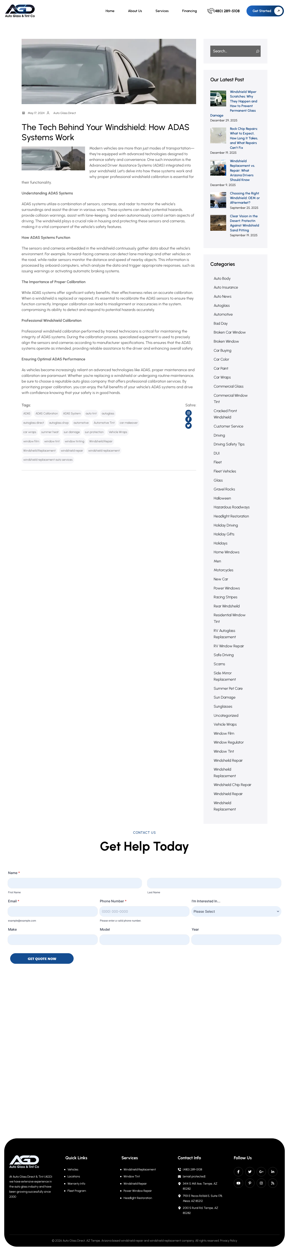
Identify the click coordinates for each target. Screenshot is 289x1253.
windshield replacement (104, 450)
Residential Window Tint (230, 618)
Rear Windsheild (227, 606)
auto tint (91, 413)
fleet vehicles (225, 471)
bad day (221, 323)
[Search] (255, 51)
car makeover (129, 423)
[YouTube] (238, 1183)
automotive (81, 423)
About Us (135, 11)
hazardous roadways (232, 507)
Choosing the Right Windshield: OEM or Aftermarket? (245, 198)
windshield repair (72, 450)
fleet (218, 462)
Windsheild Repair (101, 441)
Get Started (262, 11)
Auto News (222, 296)
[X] (250, 1171)
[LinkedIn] (272, 1171)
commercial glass (229, 386)
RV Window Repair (229, 646)
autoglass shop (59, 423)
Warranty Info (76, 1183)
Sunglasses (223, 706)
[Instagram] (261, 1183)
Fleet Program (76, 1191)
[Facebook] (238, 1171)
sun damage (72, 432)
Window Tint (224, 751)
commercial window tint (231, 398)
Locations (73, 1176)
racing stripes (225, 597)
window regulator (229, 742)
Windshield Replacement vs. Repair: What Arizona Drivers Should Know (242, 170)
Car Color (221, 359)
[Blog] (272, 1183)
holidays (220, 543)
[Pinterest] (250, 1183)
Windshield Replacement (140, 1169)
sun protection (94, 432)
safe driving (224, 655)
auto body (222, 278)
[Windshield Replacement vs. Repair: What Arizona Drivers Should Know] (218, 168)
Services (162, 11)
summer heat (50, 432)
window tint (52, 441)
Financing (189, 11)
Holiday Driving (226, 525)
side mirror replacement (225, 676)
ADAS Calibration (47, 413)
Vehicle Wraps (118, 432)
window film (31, 441)
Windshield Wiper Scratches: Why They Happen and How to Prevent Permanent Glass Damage (233, 103)
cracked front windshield (225, 414)
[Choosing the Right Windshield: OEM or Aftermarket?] (218, 200)
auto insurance (226, 287)
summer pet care (228, 688)
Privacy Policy (228, 1240)
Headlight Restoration (138, 1198)
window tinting (74, 441)
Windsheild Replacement (39, 450)
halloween (222, 498)
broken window (226, 341)
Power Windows (227, 588)
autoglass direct (33, 423)
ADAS (26, 413)
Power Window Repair (138, 1191)
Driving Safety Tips (229, 444)
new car (221, 579)
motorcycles (223, 570)
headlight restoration (231, 516)
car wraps (29, 432)
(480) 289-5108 (192, 1169)
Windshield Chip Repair (232, 784)
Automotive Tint (104, 423)
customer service (228, 426)
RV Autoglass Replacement (225, 633)
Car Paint (221, 368)
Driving (219, 435)
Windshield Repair (135, 1183)
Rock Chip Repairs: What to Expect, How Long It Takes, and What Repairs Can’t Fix (244, 138)
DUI (217, 453)
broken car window (230, 332)
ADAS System (72, 413)
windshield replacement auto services (48, 460)
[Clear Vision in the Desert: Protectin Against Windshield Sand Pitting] (218, 223)
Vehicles (72, 1169)
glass (218, 480)
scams (219, 664)
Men (217, 561)
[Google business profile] (261, 1171)
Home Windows (226, 552)
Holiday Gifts (224, 534)
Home (110, 11)
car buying (222, 350)
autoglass (108, 413)
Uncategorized (226, 715)
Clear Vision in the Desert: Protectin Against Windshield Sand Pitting (244, 223)
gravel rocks (224, 489)
